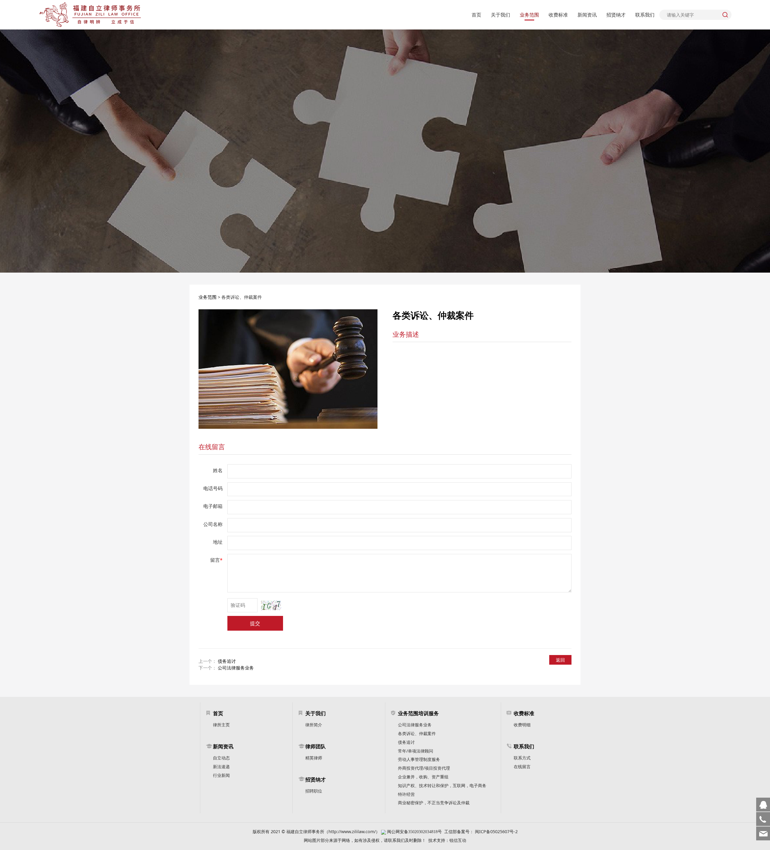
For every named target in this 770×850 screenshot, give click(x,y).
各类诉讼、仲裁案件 (417, 733)
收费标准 (558, 14)
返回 (560, 660)
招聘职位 (313, 791)
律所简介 (313, 725)
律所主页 (221, 725)
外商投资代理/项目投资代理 (424, 768)
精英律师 (313, 758)
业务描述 (406, 333)
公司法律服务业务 (236, 668)
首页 (476, 14)
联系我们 (644, 14)
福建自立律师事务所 (305, 831)
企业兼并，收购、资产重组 (423, 777)
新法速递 (221, 766)
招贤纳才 (616, 14)
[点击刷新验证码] (271, 605)
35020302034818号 (425, 831)
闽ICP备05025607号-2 (496, 831)
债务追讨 (227, 661)
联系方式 (522, 758)
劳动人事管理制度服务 (419, 759)
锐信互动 (457, 840)
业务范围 (529, 14)
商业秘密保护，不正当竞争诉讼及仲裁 (434, 802)
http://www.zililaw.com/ (352, 831)
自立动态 (221, 758)
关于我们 (500, 14)
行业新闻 (221, 775)
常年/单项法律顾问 (415, 751)
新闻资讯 (587, 14)
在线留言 (212, 446)
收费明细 (522, 725)
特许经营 (406, 794)
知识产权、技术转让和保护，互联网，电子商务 (442, 785)
